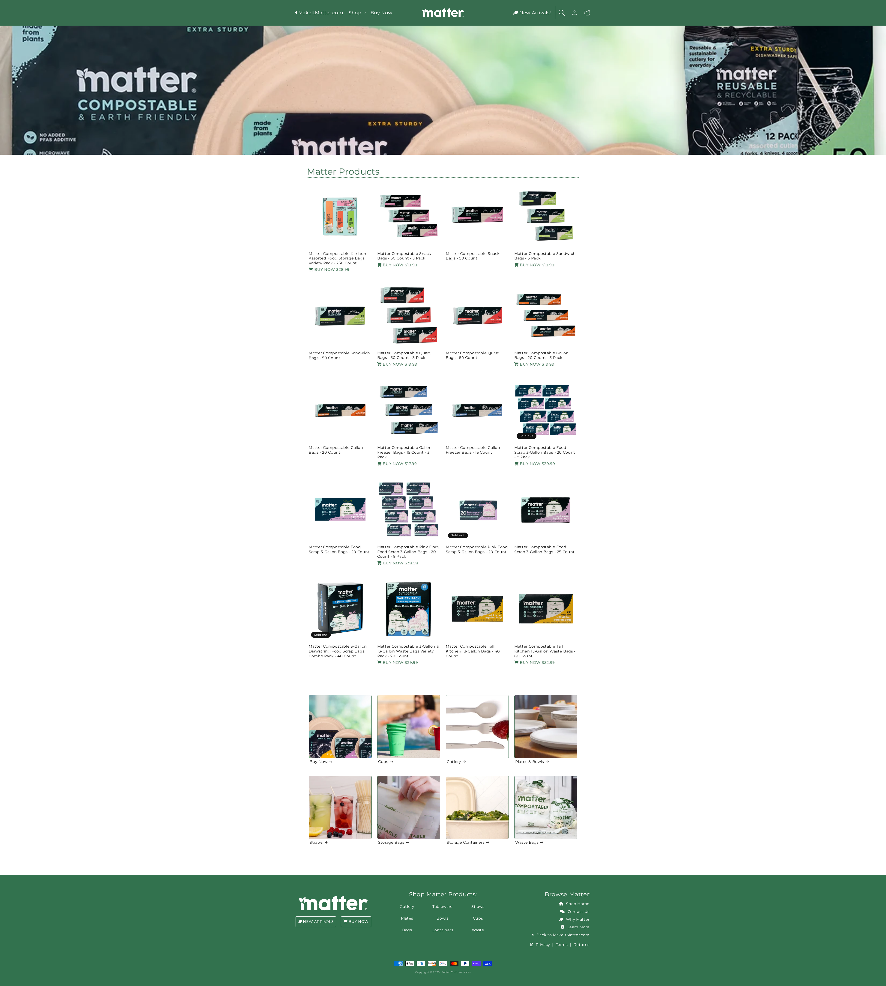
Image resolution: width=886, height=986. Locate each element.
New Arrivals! (534, 12)
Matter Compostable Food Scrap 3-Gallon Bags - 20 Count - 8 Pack (544, 452)
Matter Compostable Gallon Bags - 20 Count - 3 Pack (541, 355)
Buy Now (318, 762)
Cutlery (454, 762)
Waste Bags (527, 842)
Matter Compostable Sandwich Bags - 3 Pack (545, 256)
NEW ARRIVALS (318, 921)
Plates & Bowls (529, 762)
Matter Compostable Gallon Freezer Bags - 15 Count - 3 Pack (404, 452)
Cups (383, 762)
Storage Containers (466, 842)
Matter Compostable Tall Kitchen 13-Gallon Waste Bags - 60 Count (545, 651)
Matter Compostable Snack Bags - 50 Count (473, 256)
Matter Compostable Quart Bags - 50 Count (472, 355)
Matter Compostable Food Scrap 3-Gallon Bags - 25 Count (544, 549)
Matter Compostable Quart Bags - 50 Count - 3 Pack (404, 355)
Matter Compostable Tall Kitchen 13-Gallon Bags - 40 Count (473, 651)
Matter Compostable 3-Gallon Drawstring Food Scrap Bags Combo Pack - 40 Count (338, 651)
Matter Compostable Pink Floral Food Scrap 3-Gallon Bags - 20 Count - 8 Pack (408, 552)
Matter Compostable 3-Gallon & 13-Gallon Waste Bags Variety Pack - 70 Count (408, 651)
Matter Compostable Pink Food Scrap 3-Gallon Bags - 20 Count (477, 549)
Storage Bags (391, 842)
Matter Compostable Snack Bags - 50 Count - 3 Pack (404, 256)
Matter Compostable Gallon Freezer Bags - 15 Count (473, 450)
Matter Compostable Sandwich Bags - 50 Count (339, 355)
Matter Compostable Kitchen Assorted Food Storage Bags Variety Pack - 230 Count (337, 258)
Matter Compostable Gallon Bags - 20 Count (336, 450)
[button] (357, 12)
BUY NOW (358, 921)
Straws (316, 842)
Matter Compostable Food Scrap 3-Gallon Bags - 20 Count (339, 549)
